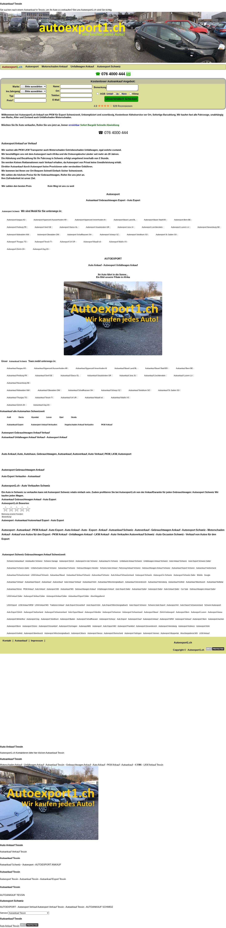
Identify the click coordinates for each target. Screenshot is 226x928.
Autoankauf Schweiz (10, 864)
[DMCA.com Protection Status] (29, 925)
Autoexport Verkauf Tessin (51, 907)
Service (4, 913)
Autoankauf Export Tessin (53, 879)
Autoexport (27, 864)
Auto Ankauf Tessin (11, 746)
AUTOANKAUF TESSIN (12, 895)
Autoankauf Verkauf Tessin (13, 851)
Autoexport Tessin (9, 879)
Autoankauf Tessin (11, 3)
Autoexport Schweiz (12, 901)
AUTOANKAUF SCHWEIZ (99, 907)
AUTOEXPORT (43, 864)
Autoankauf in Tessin (34, 9)
